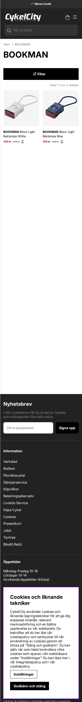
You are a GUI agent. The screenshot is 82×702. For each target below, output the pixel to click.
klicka (43, 579)
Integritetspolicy (28, 662)
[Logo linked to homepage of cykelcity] (22, 17)
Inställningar (24, 674)
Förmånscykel (14, 475)
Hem (6, 44)
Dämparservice (15, 482)
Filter (41, 74)
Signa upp (67, 428)
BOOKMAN (22, 44)
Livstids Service (15, 503)
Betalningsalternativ (18, 496)
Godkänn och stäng (29, 686)
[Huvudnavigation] (75, 17)
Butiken (9, 468)
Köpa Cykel (12, 510)
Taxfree (9, 537)
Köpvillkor (11, 489)
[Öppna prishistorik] (22, 141)
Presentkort (12, 523)
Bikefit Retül (12, 544)
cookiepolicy (20, 666)
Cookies (9, 517)
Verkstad (10, 461)
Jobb (7, 530)
